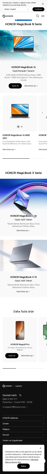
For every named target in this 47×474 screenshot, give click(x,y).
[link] (20, 111)
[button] (15, 85)
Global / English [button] (10, 9)
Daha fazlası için (30, 86)
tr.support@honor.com (14, 407)
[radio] (18, 126)
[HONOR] (9, 386)
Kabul (23, 466)
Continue (38, 9)
